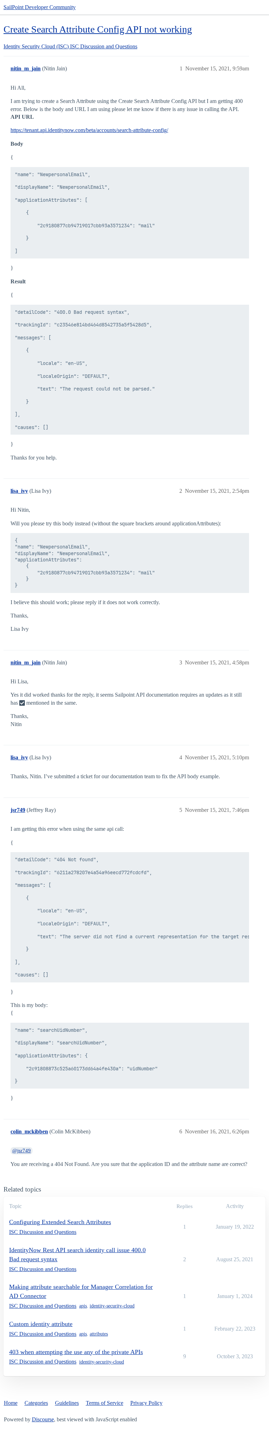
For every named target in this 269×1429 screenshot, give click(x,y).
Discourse (43, 1419)
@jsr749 (21, 1150)
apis (83, 1306)
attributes (99, 1334)
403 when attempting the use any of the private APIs (76, 1351)
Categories (36, 1403)
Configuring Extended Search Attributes (60, 1222)
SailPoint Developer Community (40, 7)
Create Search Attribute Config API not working (98, 29)
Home (11, 1403)
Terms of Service (104, 1403)
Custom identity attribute (41, 1323)
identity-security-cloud (112, 1306)
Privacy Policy (146, 1403)
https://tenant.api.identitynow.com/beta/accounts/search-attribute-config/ (89, 130)
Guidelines (67, 1403)
